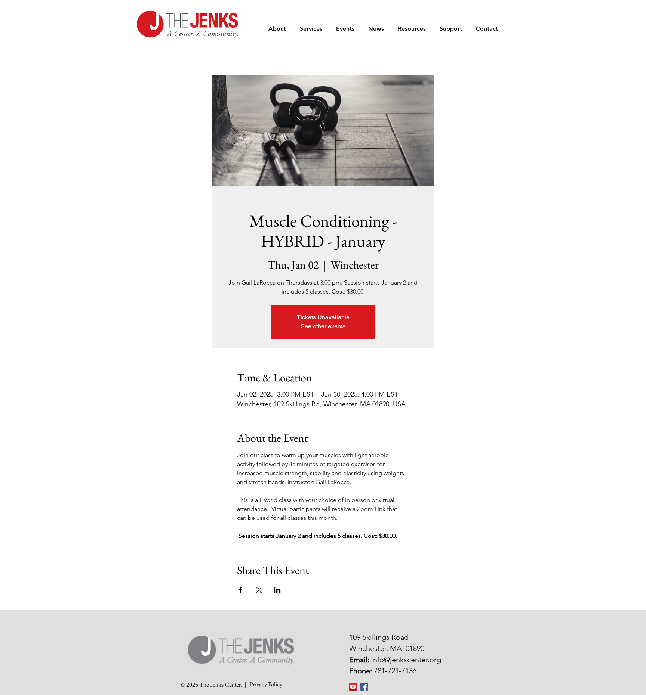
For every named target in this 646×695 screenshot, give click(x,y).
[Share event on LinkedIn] (277, 590)
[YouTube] (353, 687)
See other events (323, 326)
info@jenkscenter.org (406, 659)
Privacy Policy (265, 684)
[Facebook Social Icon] (364, 687)
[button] (278, 28)
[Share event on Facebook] (240, 590)
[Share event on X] (258, 590)
